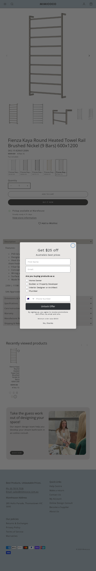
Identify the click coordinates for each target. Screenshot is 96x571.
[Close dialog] (73, 245)
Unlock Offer (48, 306)
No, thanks (48, 323)
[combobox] (30, 299)
